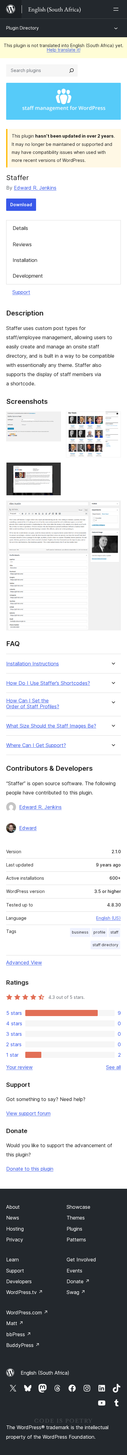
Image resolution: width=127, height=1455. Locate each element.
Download (21, 204)
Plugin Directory (22, 27)
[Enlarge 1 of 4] (53, 420)
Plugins (74, 1229)
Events (74, 1271)
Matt (14, 1323)
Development (28, 276)
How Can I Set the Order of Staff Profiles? (32, 703)
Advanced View (24, 962)
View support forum (28, 1113)
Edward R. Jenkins (35, 188)
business (80, 932)
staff (114, 932)
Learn (12, 1259)
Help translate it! (63, 49)
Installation (25, 260)
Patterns (76, 1239)
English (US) (108, 918)
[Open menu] (117, 9)
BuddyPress (23, 1345)
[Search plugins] (71, 70)
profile (99, 932)
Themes (76, 1218)
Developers (19, 1281)
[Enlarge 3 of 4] (53, 471)
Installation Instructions (32, 664)
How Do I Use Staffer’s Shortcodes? (48, 683)
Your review (19, 1067)
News (12, 1218)
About (13, 1207)
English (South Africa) (45, 1373)
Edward (28, 828)
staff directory (105, 945)
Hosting (15, 1229)
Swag (76, 1292)
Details (20, 228)
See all (113, 1067)
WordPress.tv (24, 1292)
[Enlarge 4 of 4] (112, 509)
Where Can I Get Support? (36, 745)
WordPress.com (27, 1312)
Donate (78, 1281)
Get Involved (81, 1259)
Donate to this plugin (29, 1169)
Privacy (14, 1239)
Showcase (78, 1207)
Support (21, 292)
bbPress (18, 1334)
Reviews (22, 244)
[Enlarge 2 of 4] (112, 420)
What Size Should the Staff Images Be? (51, 726)
